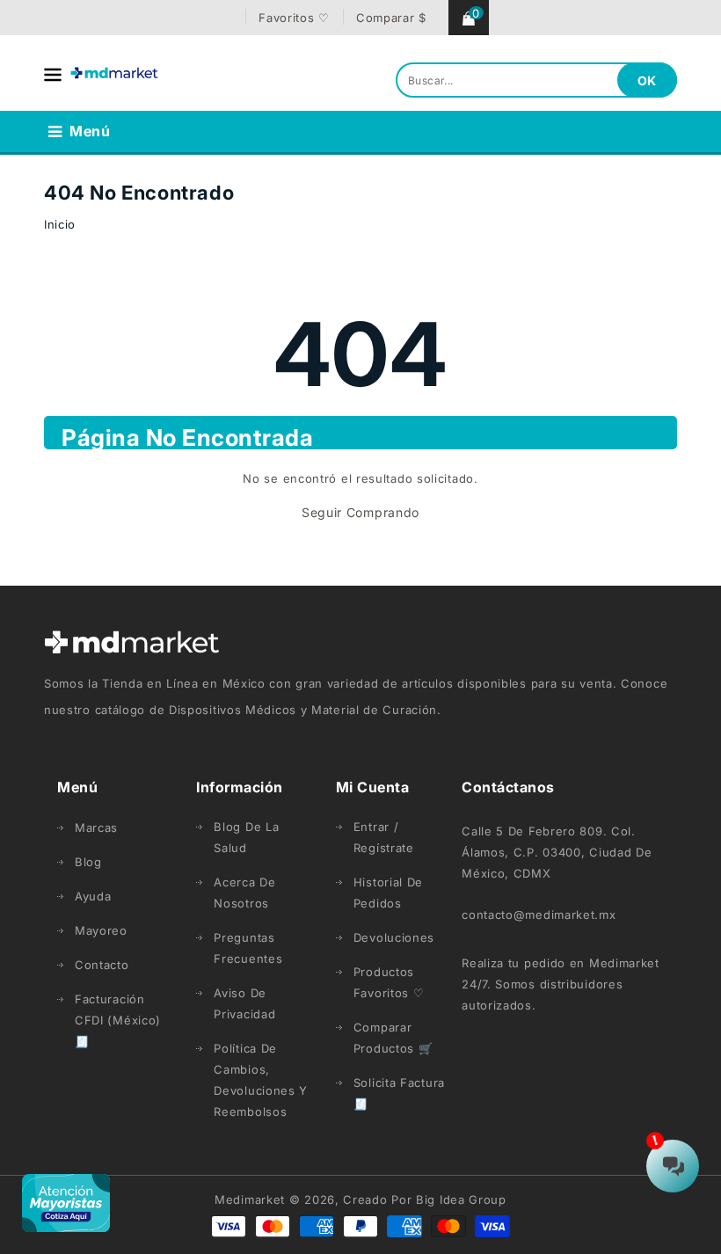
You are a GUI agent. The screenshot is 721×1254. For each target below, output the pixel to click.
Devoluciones (393, 937)
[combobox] (536, 80)
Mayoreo (101, 930)
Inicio (60, 224)
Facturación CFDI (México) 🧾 (118, 1020)
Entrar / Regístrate (383, 837)
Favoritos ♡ (294, 18)
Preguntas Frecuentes (248, 948)
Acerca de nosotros (244, 892)
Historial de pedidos (388, 892)
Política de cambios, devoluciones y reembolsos (261, 1080)
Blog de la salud (246, 837)
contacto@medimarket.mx (538, 915)
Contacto (102, 965)
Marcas (96, 827)
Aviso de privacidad (244, 1003)
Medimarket (250, 1199)
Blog (88, 862)
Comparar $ (391, 18)
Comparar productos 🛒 (393, 1037)
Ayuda (93, 896)
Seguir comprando (360, 512)
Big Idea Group (461, 1199)
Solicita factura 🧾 (399, 1093)
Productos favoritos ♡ (389, 982)
